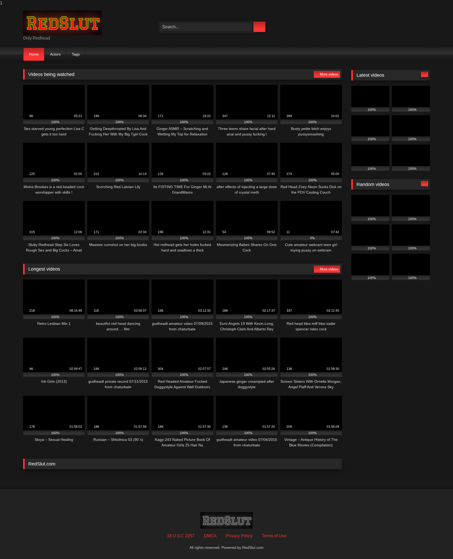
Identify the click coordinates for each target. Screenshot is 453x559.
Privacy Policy (239, 536)
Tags (76, 54)
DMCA (210, 536)
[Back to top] (437, 544)
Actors (55, 54)
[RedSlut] (62, 22)
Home (34, 54)
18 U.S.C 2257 (181, 536)
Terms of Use (274, 536)
